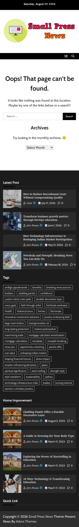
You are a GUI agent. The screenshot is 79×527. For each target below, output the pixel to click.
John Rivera (33, 225)
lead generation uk (39, 323)
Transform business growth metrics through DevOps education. (45, 218)
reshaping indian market (33, 353)
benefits (36, 287)
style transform (13, 376)
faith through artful (31, 305)
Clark (29, 203)
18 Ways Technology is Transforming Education (46, 480)
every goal (10, 305)
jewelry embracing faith (57, 317)
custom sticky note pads (18, 299)
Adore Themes (26, 521)
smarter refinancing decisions (20, 365)
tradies (46, 382)
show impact (43, 358)
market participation (45, 329)
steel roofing (38, 370)
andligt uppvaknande (16, 287)
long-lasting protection (17, 329)
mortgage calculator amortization (46, 335)
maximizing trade (14, 335)
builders (9, 293)
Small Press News (41, 516)
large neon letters (14, 323)
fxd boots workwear (56, 305)
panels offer (55, 346)
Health (8, 311)
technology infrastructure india (21, 382)
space (45, 365)
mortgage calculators (16, 341)
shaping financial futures (18, 358)
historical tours (25, 311)
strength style (57, 370)
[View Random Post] (66, 56)
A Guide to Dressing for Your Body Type (48, 436)
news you (10, 346)
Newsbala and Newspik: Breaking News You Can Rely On (48, 257)
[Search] (73, 56)
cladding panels (26, 293)
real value (10, 353)
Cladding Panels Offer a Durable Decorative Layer (43, 413)
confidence (46, 293)
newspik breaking (56, 341)
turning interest (63, 382)
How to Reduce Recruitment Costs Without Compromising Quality (44, 195)
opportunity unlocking (32, 346)
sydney (49, 376)
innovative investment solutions (22, 317)
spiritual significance (16, 370)
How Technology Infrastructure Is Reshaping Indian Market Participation (47, 237)
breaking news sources (58, 287)
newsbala (37, 341)
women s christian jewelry (19, 388)
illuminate (55, 311)
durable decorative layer (49, 299)
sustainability (33, 376)
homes (41, 311)
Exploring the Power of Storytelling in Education (47, 458)
